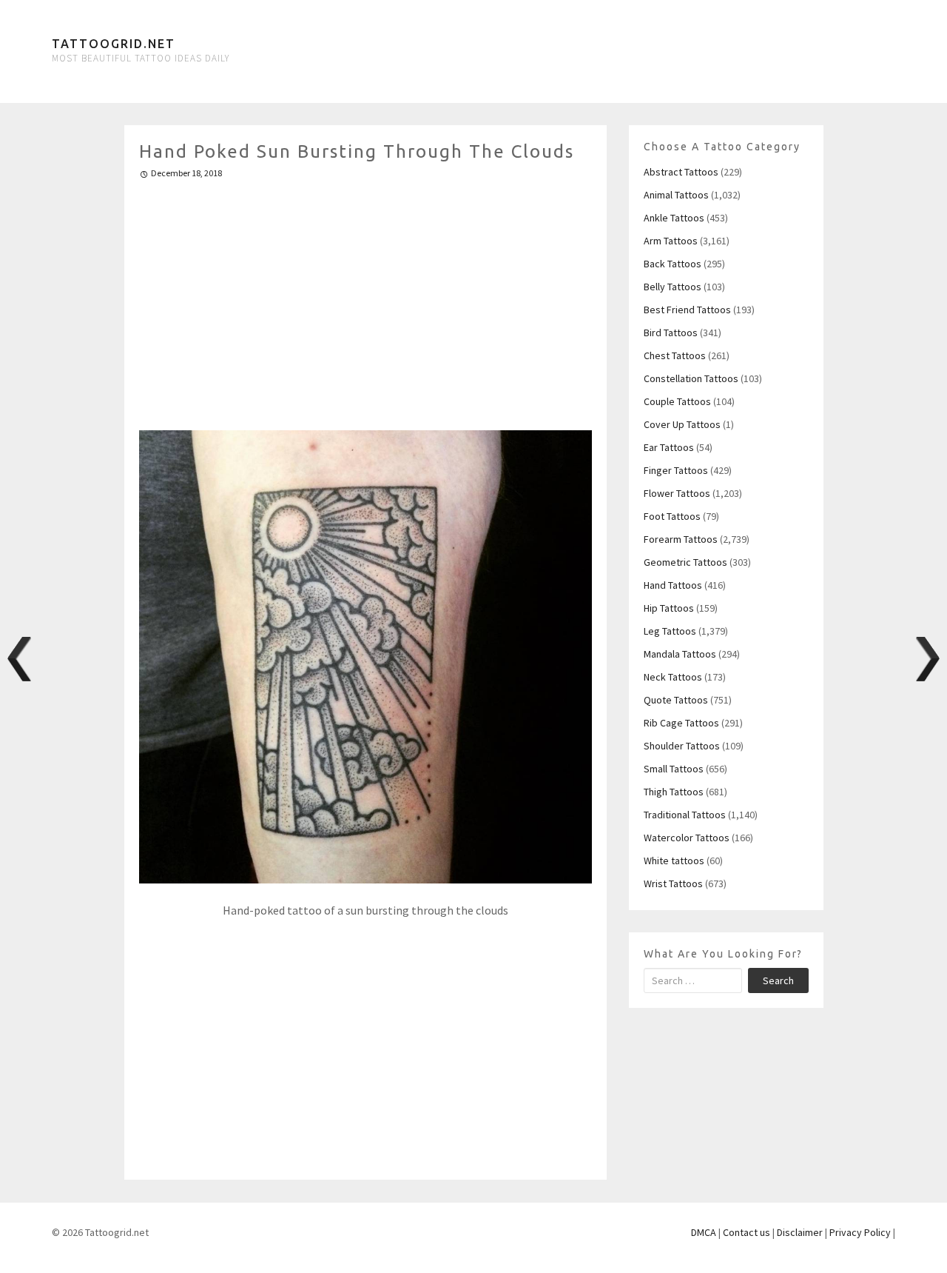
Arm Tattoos (671, 240)
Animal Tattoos (676, 194)
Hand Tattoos (673, 585)
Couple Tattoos (677, 401)
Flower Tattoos (677, 493)
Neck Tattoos (673, 677)
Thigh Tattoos (674, 791)
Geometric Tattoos (685, 562)
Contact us (746, 1232)
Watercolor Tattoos (686, 837)
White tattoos (674, 860)
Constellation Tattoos (691, 378)
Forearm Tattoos (681, 539)
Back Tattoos (672, 263)
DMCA (703, 1232)
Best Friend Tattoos (687, 309)
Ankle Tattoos (674, 217)
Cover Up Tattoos (682, 424)
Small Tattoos (674, 768)
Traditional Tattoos (685, 814)
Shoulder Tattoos (682, 745)
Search (778, 980)
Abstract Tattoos (681, 171)
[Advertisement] (366, 298)
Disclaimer (800, 1232)
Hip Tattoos (669, 608)
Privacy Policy (860, 1232)
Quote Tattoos (676, 699)
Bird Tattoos (671, 332)
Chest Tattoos (675, 355)
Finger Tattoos (676, 470)
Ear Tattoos (669, 447)
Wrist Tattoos (673, 883)
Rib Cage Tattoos (681, 722)
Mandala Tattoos (680, 654)
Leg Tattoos (670, 631)
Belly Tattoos (672, 286)
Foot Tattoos (672, 516)
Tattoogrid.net (113, 43)
